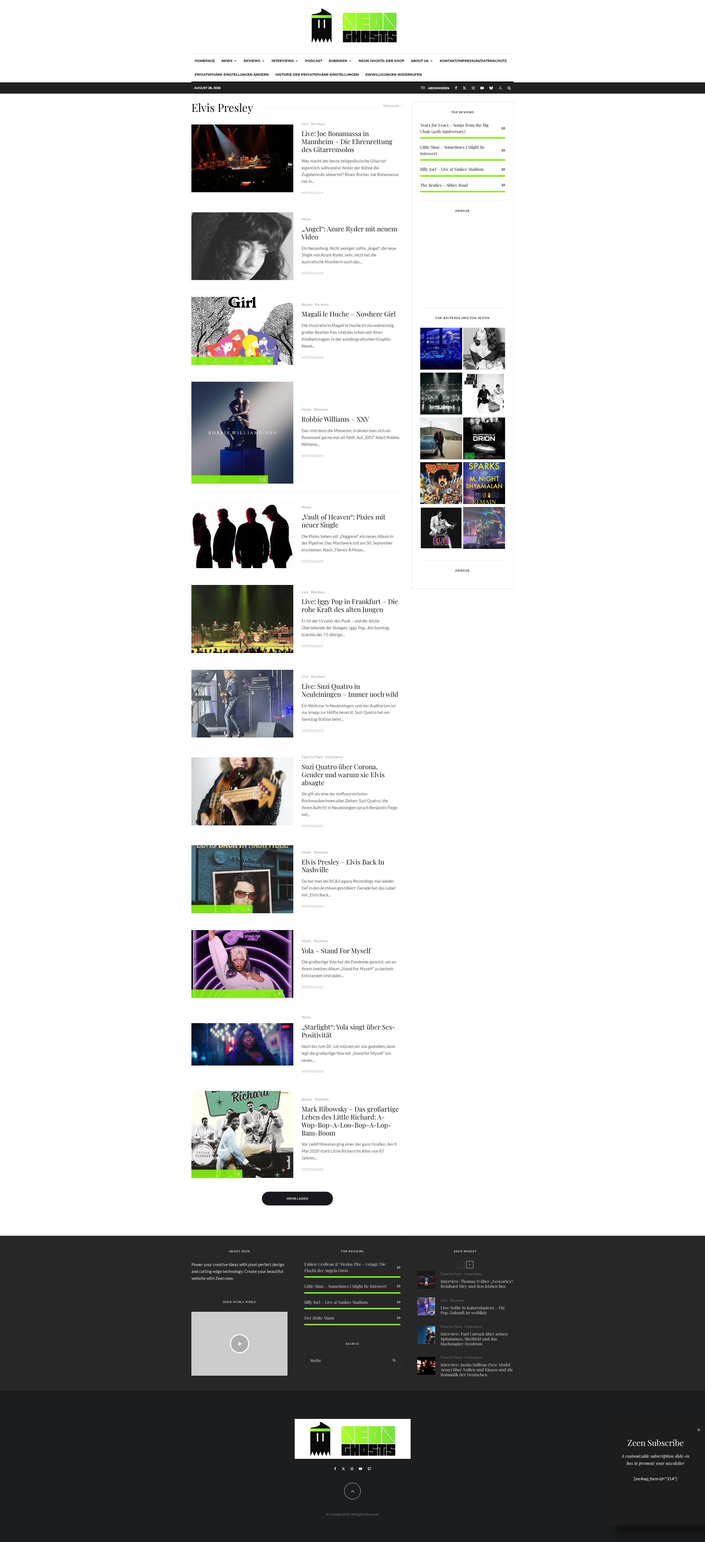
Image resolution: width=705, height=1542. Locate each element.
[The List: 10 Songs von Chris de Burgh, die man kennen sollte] (441, 394)
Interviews (283, 61)
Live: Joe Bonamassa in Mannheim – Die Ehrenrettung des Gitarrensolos (347, 141)
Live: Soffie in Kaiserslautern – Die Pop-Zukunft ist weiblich (473, 1310)
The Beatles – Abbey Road (444, 185)
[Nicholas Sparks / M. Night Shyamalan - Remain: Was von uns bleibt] (484, 484)
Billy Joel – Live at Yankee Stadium (452, 169)
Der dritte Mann (319, 1318)
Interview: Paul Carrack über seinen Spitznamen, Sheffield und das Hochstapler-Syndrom (474, 1338)
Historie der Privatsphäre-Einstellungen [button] (317, 74)
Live (305, 124)
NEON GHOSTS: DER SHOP (381, 61)
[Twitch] (369, 1468)
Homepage (205, 61)
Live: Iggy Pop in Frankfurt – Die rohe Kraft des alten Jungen (350, 605)
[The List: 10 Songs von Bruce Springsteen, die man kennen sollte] (441, 439)
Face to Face (312, 757)
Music (306, 409)
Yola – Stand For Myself (336, 951)
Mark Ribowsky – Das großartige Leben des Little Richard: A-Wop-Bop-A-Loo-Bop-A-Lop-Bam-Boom (350, 1121)
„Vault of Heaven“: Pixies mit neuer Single (344, 521)
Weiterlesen (312, 193)
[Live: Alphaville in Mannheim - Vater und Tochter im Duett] (484, 529)
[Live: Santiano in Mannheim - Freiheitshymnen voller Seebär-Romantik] (441, 350)
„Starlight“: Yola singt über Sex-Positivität (348, 1031)
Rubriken (338, 61)
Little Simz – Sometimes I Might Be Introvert (345, 1286)
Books (307, 304)
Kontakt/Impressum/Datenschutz (473, 61)
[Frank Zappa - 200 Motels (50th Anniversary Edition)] (441, 484)
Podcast (313, 61)
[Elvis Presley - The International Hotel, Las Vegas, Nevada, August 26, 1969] (441, 529)
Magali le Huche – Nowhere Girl (349, 314)
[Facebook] (456, 88)
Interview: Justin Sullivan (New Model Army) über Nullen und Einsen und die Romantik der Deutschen (477, 1369)
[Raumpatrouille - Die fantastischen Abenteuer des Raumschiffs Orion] (484, 439)
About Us (420, 61)
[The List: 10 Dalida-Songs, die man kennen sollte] (484, 350)
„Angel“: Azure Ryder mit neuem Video (349, 233)
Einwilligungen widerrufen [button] (393, 74)
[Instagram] (473, 88)
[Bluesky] (491, 88)
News (226, 61)
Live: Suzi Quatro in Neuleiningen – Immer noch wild (350, 690)
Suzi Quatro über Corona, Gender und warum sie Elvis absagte (343, 774)
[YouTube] (482, 88)
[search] (394, 1360)
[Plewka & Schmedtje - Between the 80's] (484, 394)
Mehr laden (297, 1198)
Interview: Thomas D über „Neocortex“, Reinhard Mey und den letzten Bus (477, 1284)
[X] (464, 88)
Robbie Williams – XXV (335, 419)
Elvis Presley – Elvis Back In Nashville (343, 866)
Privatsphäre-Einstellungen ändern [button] (232, 74)
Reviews (252, 61)
